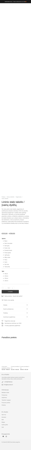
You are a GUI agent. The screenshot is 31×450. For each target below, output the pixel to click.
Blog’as (3, 422)
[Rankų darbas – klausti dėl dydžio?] (3, 296)
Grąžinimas (4, 397)
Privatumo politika (6, 402)
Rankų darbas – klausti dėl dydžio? (13, 296)
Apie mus (4, 414)
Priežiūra (4, 405)
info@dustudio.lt (8, 384)
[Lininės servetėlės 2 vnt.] (15, 352)
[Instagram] (6, 436)
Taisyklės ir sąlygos (6, 400)
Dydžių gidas (5, 424)
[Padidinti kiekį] (10, 288)
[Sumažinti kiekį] (3, 288)
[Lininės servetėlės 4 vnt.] (24, 352)
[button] (8, 300)
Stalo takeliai (5, 198)
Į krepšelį (10, 291)
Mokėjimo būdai (5, 392)
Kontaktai (4, 417)
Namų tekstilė (10, 197)
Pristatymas (4, 395)
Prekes (3, 197)
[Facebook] (3, 436)
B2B (3, 419)
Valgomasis (18, 197)
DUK (3, 427)
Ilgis (3, 271)
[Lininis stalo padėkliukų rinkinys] (6, 352)
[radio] (16, 241)
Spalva (3, 238)
